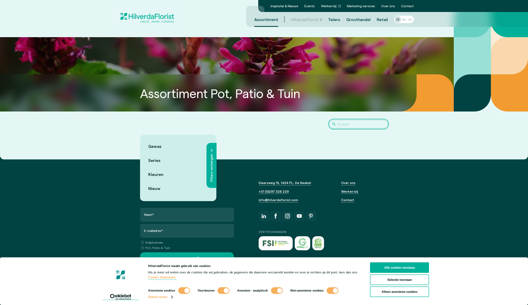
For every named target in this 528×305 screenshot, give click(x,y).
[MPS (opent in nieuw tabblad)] (318, 243)
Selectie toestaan (399, 279)
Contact (407, 6)
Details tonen (157, 297)
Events (309, 6)
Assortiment (266, 19)
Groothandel (358, 19)
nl (398, 19)
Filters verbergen (211, 168)
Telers (334, 19)
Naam (149, 214)
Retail (382, 19)
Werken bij (328, 6)
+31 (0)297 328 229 (274, 191)
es (410, 19)
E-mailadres (153, 231)
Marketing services (361, 6)
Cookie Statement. (162, 277)
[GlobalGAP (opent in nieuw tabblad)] (302, 243)
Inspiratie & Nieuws (284, 6)
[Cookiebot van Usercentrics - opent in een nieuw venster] (121, 297)
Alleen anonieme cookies (399, 291)
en (404, 19)
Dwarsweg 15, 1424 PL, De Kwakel (285, 183)
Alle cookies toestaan (399, 267)
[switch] (223, 291)
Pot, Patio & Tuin (157, 248)
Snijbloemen (154, 242)
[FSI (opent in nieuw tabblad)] (276, 243)
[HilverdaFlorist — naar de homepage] (147, 13)
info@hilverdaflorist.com (278, 200)
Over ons (388, 6)
